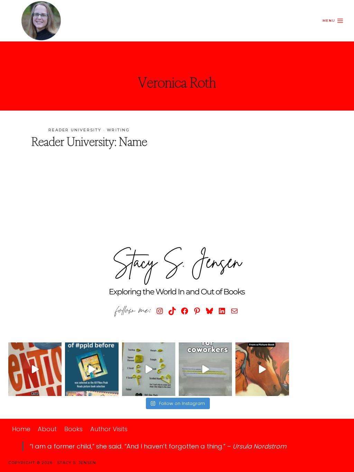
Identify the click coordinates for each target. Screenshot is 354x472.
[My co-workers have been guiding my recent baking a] (205, 369)
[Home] (158, 68)
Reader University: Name (89, 141)
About (47, 429)
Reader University (74, 130)
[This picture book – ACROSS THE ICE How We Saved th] (262, 369)
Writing (118, 130)
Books (73, 429)
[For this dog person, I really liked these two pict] (35, 369)
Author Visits (109, 429)
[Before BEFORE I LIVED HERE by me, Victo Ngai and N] (91, 369)
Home (21, 429)
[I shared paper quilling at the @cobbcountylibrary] (148, 369)
